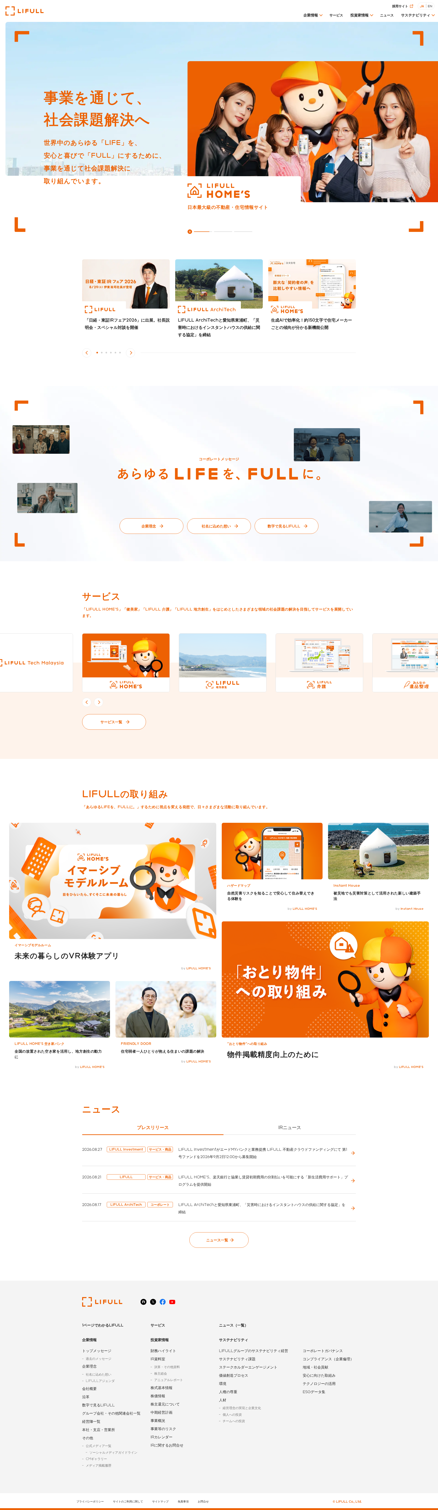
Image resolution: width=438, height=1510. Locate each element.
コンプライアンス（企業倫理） (328, 1359)
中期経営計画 (161, 1412)
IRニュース (289, 1127)
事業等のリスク (163, 1428)
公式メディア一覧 (98, 1446)
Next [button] (130, 352)
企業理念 (148, 526)
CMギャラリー (96, 1459)
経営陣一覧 (91, 1421)
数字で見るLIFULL (284, 526)
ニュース (387, 15)
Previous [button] (86, 352)
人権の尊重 (228, 1391)
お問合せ (203, 1501)
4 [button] (111, 353)
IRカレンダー (161, 1437)
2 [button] (101, 353)
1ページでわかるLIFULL (102, 1325)
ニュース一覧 (217, 1240)
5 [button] (115, 353)
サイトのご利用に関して (128, 1501)
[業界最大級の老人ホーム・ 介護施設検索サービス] (313, 131)
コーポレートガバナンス (323, 1350)
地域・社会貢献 (315, 1367)
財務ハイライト (163, 1350)
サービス (336, 15)
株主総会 (160, 1373)
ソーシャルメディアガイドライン (113, 1452)
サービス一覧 (111, 722)
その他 (87, 1438)
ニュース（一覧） (233, 1325)
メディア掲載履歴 (98, 1465)
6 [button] (120, 353)
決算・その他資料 (167, 1367)
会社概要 (89, 1388)
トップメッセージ (96, 1350)
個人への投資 (232, 1414)
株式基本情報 (161, 1387)
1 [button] (97, 353)
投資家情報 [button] (359, 15)
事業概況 (158, 1420)
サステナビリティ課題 (237, 1359)
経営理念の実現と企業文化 (242, 1408)
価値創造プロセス (233, 1375)
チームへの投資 (234, 1421)
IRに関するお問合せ (167, 1445)
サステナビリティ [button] (415, 15)
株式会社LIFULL (24, 11)
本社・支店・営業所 (98, 1429)
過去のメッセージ (98, 1359)
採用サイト (400, 6)
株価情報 (158, 1396)
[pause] (190, 231)
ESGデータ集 (314, 1391)
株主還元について (165, 1404)
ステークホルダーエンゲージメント (248, 1367)
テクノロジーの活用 (319, 1383)
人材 (222, 1400)
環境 (222, 1383)
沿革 (85, 1397)
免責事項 (183, 1501)
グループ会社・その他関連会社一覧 (111, 1413)
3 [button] (106, 353)
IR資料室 (158, 1359)
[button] (312, 16)
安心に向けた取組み (319, 1375)
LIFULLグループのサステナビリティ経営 (253, 1350)
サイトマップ (160, 1501)
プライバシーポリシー (90, 1501)
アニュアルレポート (168, 1380)
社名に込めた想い (216, 526)
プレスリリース (153, 1127)
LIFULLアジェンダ (100, 1381)
